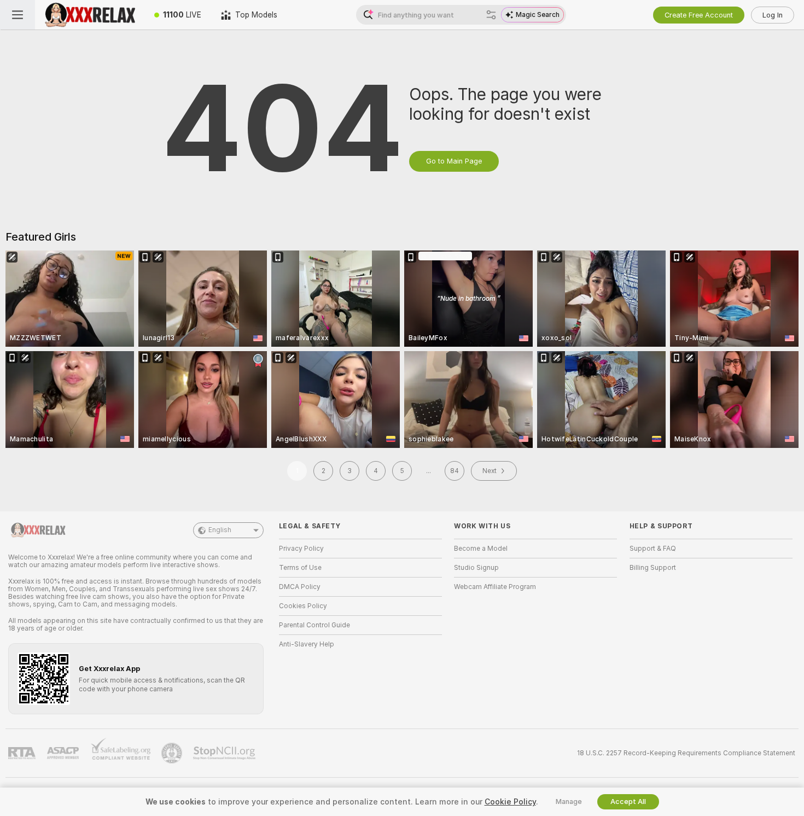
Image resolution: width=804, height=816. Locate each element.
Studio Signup (476, 568)
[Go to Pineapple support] (172, 753)
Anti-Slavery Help (306, 644)
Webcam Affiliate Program (495, 587)
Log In (772, 15)
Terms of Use (300, 568)
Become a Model (481, 548)
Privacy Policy (301, 548)
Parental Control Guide (314, 625)
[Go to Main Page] (89, 15)
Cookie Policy (510, 801)
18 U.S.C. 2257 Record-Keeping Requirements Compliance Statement (686, 753)
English (219, 530)
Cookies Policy (303, 606)
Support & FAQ (653, 548)
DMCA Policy (300, 587)
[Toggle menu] (17, 15)
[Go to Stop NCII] (225, 753)
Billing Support (653, 568)
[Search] (491, 14)
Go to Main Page (454, 161)
